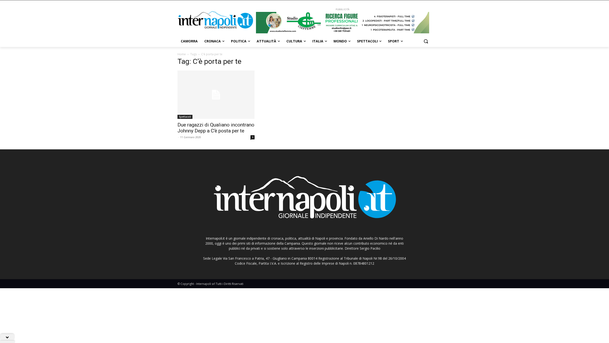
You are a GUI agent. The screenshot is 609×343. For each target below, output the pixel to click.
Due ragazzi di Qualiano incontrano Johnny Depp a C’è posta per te (215, 128)
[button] (426, 41)
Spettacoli (185, 116)
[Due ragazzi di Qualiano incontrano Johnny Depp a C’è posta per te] (216, 95)
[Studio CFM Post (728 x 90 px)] (343, 22)
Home (181, 54)
